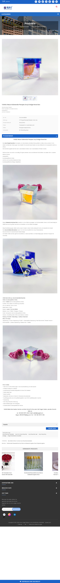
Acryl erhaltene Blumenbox (10, 230)
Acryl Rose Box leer (33, 434)
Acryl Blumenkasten (24, 26)
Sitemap (20, 524)
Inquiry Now (52, 428)
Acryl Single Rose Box (9, 143)
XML (25, 524)
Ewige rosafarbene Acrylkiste (14, 436)
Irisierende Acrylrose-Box (11, 222)
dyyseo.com (48, 522)
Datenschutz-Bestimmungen (35, 524)
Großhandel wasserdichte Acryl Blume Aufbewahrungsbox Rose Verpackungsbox (26, 443)
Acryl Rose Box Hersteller (8, 434)
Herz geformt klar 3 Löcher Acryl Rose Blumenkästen (20, 441)
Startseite (15, 26)
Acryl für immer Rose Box (21, 434)
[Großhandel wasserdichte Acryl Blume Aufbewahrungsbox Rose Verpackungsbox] (16, 461)
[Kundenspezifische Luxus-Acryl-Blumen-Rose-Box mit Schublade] (44, 461)
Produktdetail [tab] (8, 136)
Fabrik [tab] (5, 424)
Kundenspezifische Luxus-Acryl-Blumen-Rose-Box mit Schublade (44, 473)
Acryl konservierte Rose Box (19, 298)
